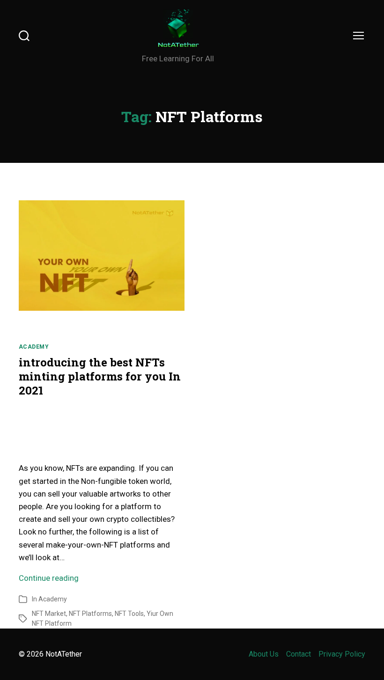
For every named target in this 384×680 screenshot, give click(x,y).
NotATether (63, 654)
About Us (264, 654)
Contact (298, 654)
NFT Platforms (90, 613)
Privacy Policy (341, 654)
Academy (34, 347)
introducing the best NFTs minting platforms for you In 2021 (100, 376)
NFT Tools (129, 613)
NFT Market (49, 613)
